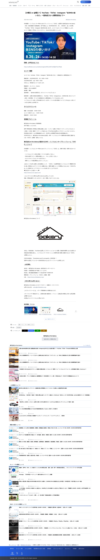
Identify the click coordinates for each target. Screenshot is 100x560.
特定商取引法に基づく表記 (39, 548)
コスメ (71, 5)
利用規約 (49, 548)
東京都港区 (19, 327)
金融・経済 (84, 5)
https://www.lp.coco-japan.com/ (32, 172)
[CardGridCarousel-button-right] (76, 311)
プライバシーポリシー (58, 548)
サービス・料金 (19, 548)
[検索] (78, 2)
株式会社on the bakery (71, 19)
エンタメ (20, 5)
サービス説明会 (28, 548)
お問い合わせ (81, 548)
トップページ (13, 544)
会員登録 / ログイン (85, 1)
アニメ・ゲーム (31, 5)
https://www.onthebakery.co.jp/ (36, 277)
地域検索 (15, 5)
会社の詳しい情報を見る (50, 339)
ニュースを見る (86, 345)
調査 (89, 5)
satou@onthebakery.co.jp (39, 287)
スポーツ (25, 5)
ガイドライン (68, 548)
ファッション (66, 5)
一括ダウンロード (51, 319)
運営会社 (12, 548)
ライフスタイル (77, 5)
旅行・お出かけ (48, 5)
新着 (10, 5)
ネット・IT (59, 5)
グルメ (54, 5)
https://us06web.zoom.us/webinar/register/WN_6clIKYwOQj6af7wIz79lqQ (43, 67)
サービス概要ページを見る (90, 557)
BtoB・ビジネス (39, 5)
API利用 (74, 548)
